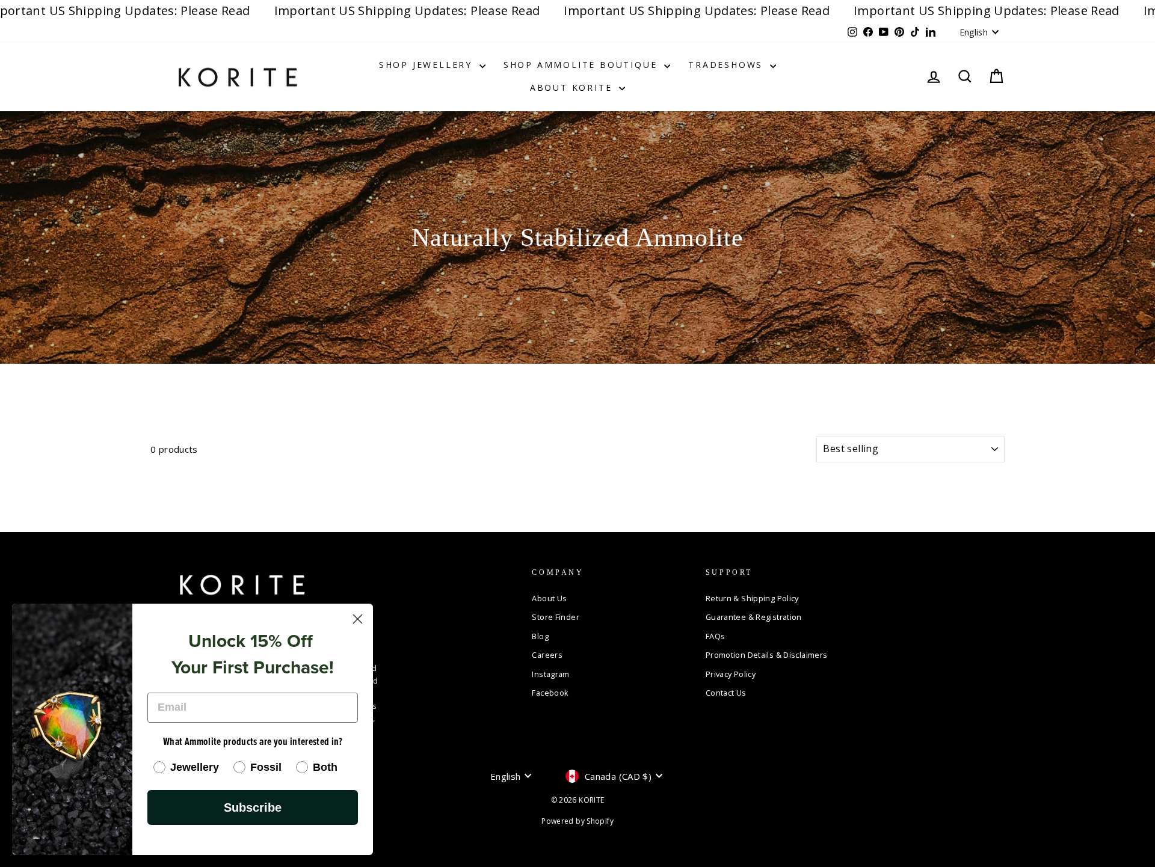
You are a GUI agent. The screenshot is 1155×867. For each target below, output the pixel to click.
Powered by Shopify (577, 821)
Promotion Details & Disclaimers (767, 654)
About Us (549, 598)
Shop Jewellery (427, 64)
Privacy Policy (731, 674)
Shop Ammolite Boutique (582, 64)
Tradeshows (727, 64)
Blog (540, 636)
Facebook (550, 692)
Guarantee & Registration (754, 616)
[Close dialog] (357, 619)
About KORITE (573, 87)
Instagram (550, 674)
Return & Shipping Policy (752, 598)
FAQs (715, 636)
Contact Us (726, 692)
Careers (547, 654)
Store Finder (555, 616)
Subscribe (253, 807)
